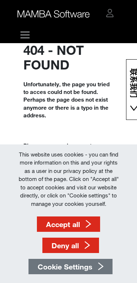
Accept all (63, 224)
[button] (109, 13)
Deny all (65, 245)
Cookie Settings (65, 266)
